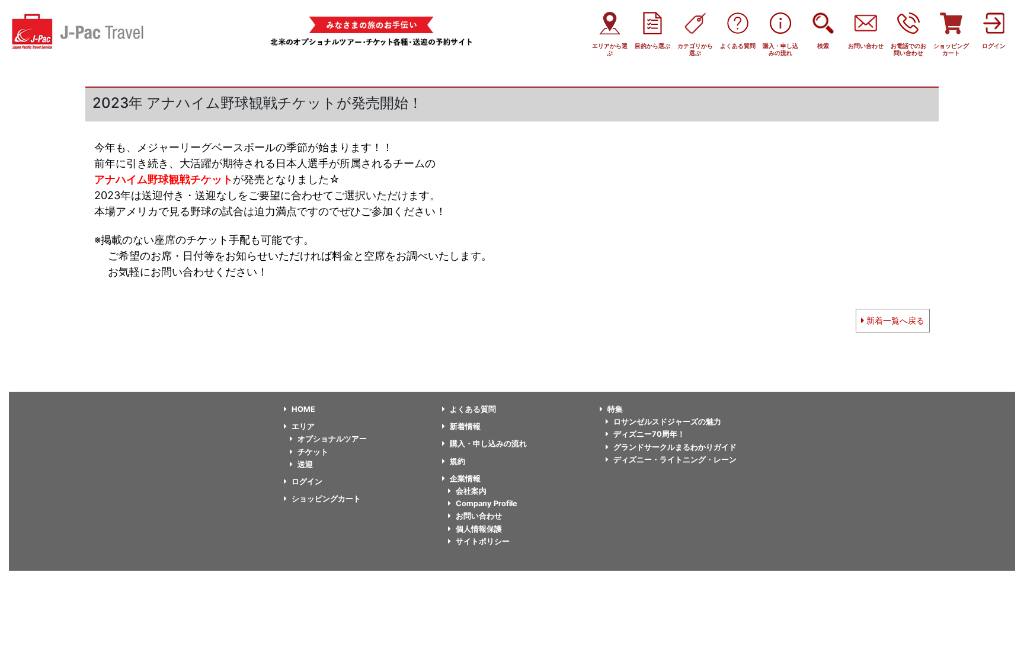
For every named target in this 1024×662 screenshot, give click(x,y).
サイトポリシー (483, 541)
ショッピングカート (326, 498)
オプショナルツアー (332, 438)
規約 (457, 461)
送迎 (305, 464)
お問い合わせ (479, 515)
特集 (615, 409)
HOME (303, 409)
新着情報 (465, 426)
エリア (303, 426)
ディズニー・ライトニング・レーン (675, 459)
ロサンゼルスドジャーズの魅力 (667, 421)
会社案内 (471, 491)
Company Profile (486, 503)
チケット (312, 451)
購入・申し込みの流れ (488, 443)
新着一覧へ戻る (894, 320)
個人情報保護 (479, 529)
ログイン (307, 481)
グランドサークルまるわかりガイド (675, 447)
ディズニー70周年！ (649, 434)
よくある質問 (473, 409)
